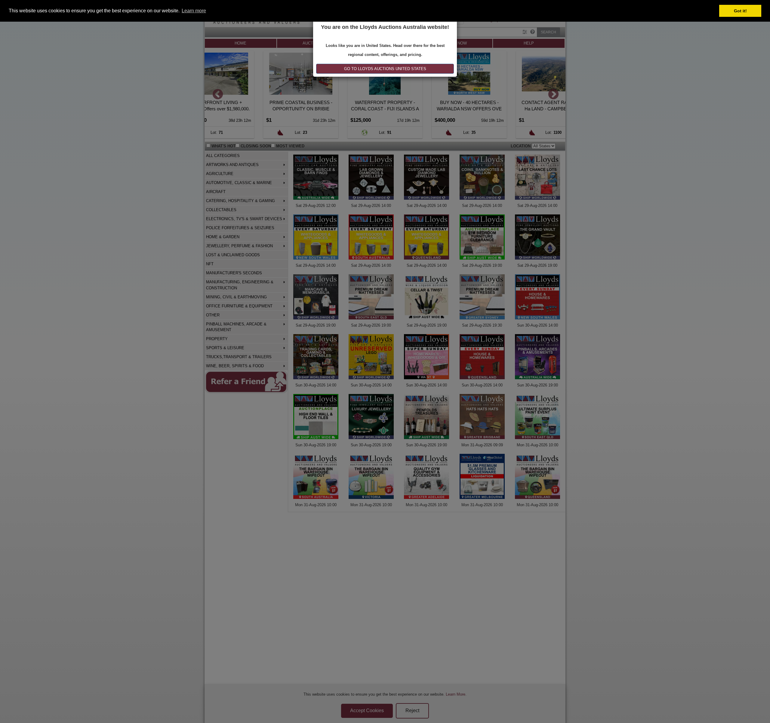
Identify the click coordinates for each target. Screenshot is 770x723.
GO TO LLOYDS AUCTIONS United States (385, 68)
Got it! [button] (740, 10)
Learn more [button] (194, 10)
